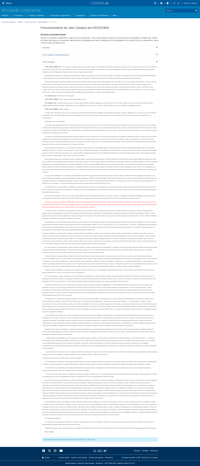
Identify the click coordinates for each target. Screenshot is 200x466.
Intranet (47, 457)
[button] (155, 3)
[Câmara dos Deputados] (95, 451)
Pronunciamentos (30, 22)
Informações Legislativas (60, 15)
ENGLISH (137, 451)
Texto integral (48, 62)
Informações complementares (55, 55)
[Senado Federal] (99, 3)
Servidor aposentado (96, 457)
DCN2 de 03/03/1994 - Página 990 (83, 439)
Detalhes (46, 48)
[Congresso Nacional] (100, 451)
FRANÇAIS (154, 451)
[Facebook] (44, 451)
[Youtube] (60, 451)
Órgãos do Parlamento (99, 15)
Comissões (18, 15)
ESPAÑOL (145, 451)
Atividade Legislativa (21, 10)
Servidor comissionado (79, 457)
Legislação (80, 15)
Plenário (5, 15)
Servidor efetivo (64, 457)
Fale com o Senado (190, 3)
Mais (115, 15)
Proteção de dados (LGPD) (131, 457)
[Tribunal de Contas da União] (104, 451)
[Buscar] (196, 10)
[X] (49, 451)
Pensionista (109, 457)
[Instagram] (55, 451)
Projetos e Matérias (37, 15)
